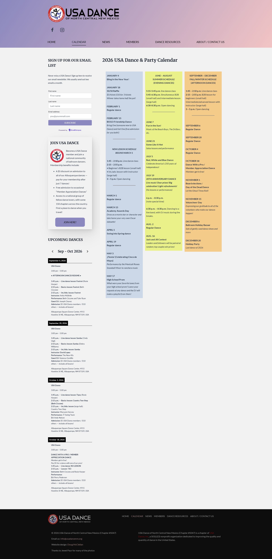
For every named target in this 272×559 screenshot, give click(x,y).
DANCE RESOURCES (167, 42)
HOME (52, 42)
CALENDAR (79, 42)
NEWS (106, 42)
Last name (52, 101)
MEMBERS (132, 42)
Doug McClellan (75, 544)
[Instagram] (62, 30)
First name (52, 91)
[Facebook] (52, 30)
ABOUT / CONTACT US (210, 42)
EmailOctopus (76, 130)
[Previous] (52, 251)
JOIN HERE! (70, 222)
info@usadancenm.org (71, 538)
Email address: (54, 111)
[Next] (87, 251)
